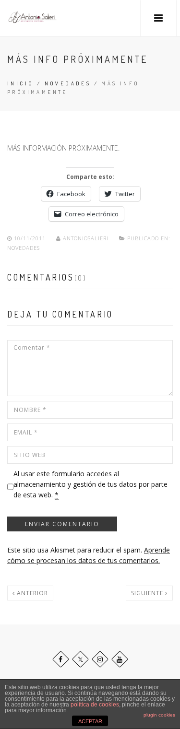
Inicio (20, 83)
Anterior (31, 593)
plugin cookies (159, 714)
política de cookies (95, 704)
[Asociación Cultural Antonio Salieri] (32, 18)
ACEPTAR (90, 721)
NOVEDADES (68, 83)
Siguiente (148, 593)
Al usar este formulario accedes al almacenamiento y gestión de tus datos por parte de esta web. (90, 484)
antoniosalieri (85, 238)
